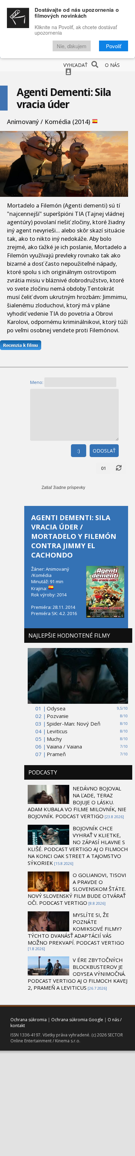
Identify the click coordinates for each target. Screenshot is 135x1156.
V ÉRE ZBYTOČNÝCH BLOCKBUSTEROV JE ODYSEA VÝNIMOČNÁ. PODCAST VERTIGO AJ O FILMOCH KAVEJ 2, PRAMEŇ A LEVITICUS (77, 973)
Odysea (56, 708)
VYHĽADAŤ (75, 65)
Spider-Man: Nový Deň (73, 723)
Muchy (54, 738)
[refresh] (118, 468)
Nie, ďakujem (72, 46)
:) (78, 450)
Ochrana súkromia (28, 1020)
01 (103, 468)
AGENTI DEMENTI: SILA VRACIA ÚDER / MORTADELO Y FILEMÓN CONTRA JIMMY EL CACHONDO (73, 536)
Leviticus (57, 731)
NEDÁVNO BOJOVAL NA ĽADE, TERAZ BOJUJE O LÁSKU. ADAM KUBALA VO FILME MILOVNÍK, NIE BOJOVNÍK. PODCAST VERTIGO (77, 802)
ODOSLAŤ (104, 450)
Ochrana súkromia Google (77, 1020)
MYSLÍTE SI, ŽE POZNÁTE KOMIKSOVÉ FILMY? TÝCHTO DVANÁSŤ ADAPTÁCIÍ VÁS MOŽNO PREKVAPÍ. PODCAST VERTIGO (76, 928)
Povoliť (113, 46)
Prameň (56, 754)
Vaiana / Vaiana (64, 746)
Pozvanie (58, 715)
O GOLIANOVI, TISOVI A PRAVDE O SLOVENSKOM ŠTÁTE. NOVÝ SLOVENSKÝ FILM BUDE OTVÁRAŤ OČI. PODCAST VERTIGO (77, 889)
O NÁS (112, 65)
